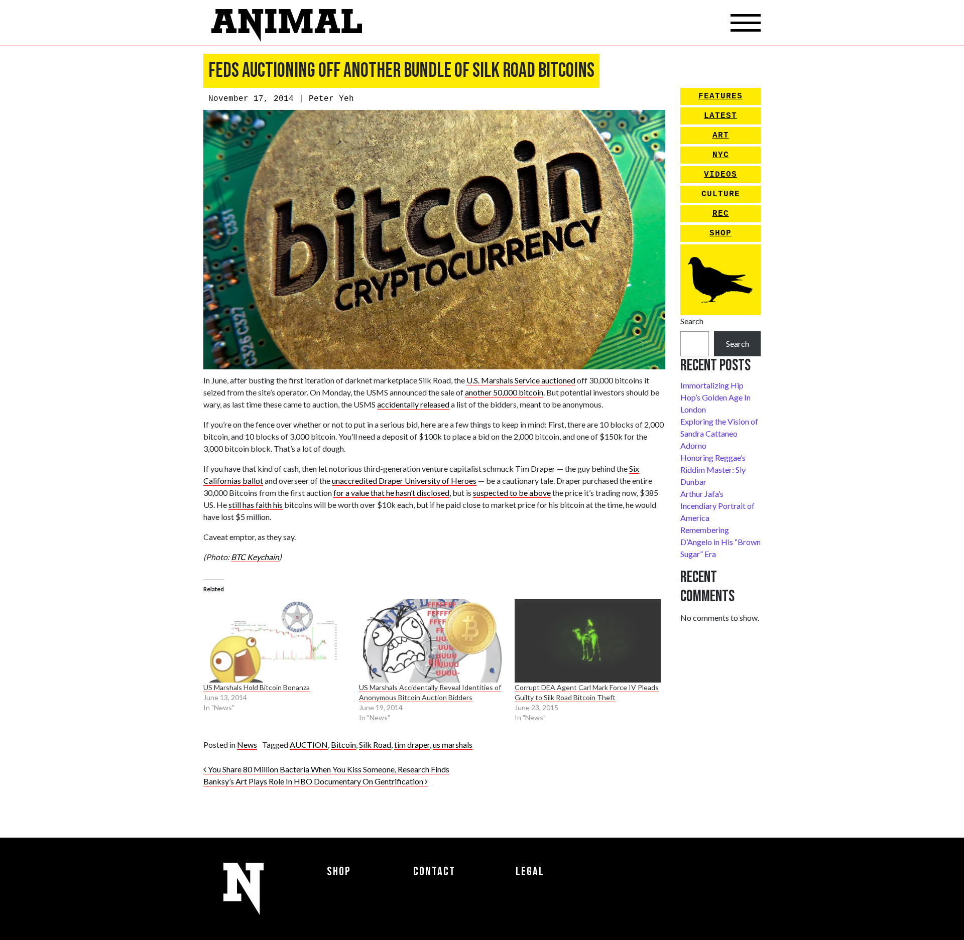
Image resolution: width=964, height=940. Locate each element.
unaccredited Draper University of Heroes (404, 480)
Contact (434, 871)
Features (720, 96)
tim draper (412, 744)
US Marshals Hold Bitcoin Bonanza (256, 687)
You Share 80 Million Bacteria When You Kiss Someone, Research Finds (327, 769)
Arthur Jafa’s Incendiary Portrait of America (717, 505)
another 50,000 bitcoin (504, 392)
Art (720, 135)
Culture (720, 194)
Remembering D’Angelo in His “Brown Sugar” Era (720, 542)
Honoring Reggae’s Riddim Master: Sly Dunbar (713, 469)
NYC (720, 155)
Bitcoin (343, 744)
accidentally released (413, 404)
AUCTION (309, 744)
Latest (720, 115)
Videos (720, 174)
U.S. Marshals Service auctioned (520, 380)
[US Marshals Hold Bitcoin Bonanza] (276, 641)
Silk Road (375, 744)
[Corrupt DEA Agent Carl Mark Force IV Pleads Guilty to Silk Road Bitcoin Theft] (587, 641)
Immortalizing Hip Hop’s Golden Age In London (715, 397)
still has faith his (255, 504)
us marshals (452, 744)
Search (691, 321)
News (247, 744)
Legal (530, 871)
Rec (720, 213)
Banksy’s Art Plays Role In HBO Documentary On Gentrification (314, 781)
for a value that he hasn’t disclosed (391, 492)
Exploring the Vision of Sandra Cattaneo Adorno (719, 433)
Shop (720, 233)
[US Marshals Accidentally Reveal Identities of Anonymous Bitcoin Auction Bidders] (432, 641)
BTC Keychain (255, 557)
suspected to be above (512, 492)
